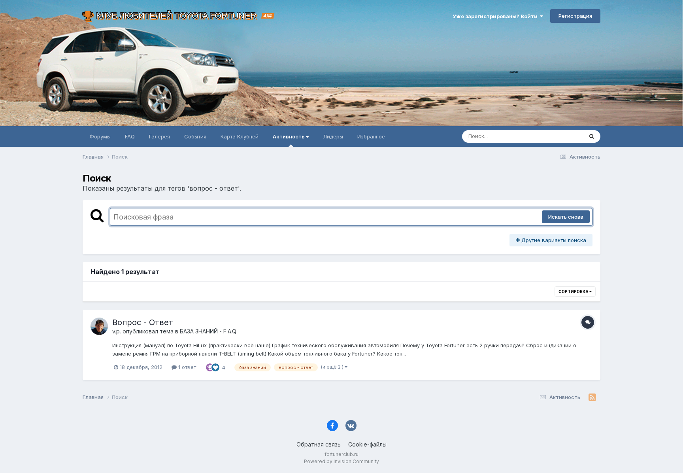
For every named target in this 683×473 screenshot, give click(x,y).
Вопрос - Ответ (142, 322)
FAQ (130, 136)
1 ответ (186, 367)
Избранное (371, 136)
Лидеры (333, 136)
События (195, 136)
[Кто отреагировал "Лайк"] (215, 367)
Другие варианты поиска (553, 240)
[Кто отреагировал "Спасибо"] (210, 367)
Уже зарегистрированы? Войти (496, 16)
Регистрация (575, 16)
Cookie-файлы (367, 444)
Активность (289, 136)
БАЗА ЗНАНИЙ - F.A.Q (208, 331)
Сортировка (573, 291)
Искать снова (565, 217)
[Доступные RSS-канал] (592, 397)
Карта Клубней (239, 136)
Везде (565, 136)
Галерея (159, 136)
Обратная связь (318, 444)
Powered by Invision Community (341, 461)
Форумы (100, 136)
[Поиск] (591, 136)
